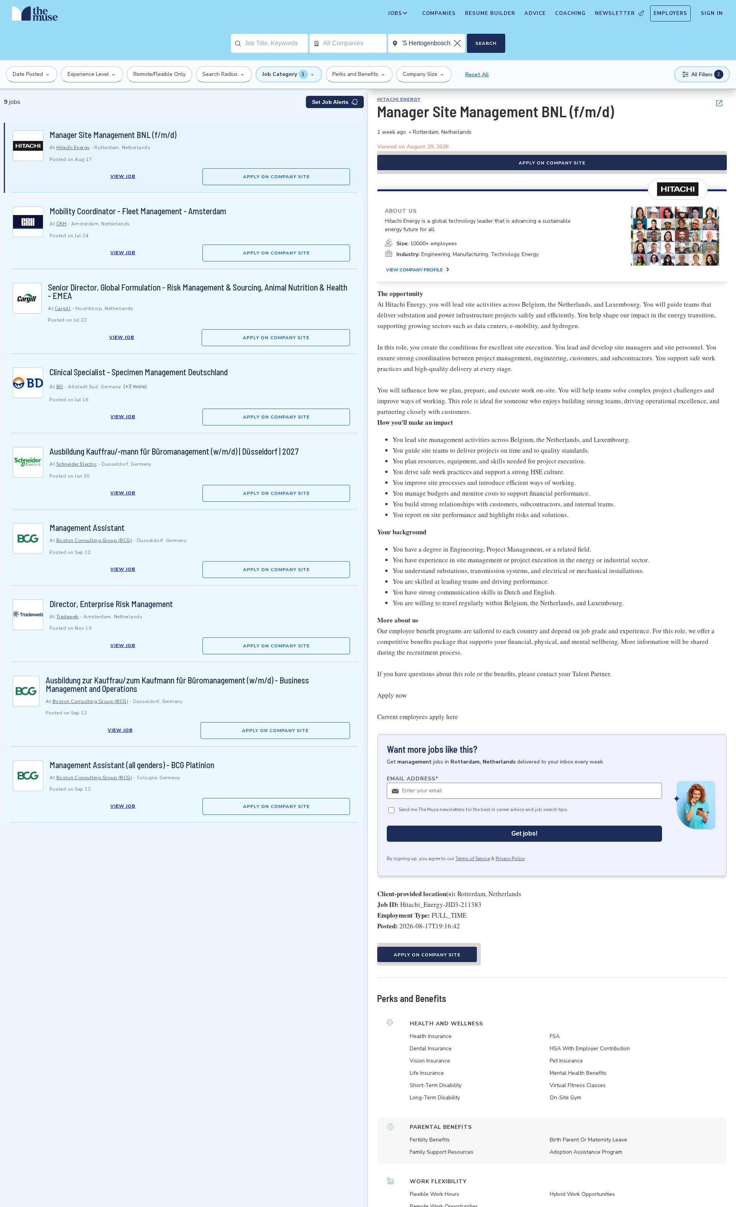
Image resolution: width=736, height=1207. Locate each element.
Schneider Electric (76, 464)
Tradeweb (67, 617)
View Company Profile (414, 270)
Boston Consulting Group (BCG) (94, 540)
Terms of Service (472, 859)
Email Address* (413, 778)
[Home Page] (35, 15)
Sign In (712, 13)
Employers (670, 13)
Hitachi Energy (73, 148)
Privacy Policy (510, 859)
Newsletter (615, 13)
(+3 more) (135, 386)
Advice (535, 13)
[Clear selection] (458, 43)
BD (59, 387)
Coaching (570, 13)
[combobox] (276, 43)
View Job (122, 176)
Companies (439, 13)
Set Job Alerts (330, 102)
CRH (61, 224)
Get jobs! (524, 833)
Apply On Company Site (276, 177)
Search (485, 43)
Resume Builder (490, 13)
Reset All (477, 74)
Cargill (63, 308)
